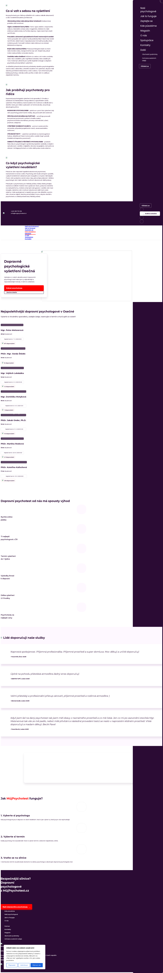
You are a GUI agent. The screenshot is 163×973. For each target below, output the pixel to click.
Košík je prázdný (151, 213)
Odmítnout (24, 965)
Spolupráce (146, 40)
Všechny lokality (11, 292)
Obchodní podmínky (150, 54)
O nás (143, 35)
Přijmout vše (37, 965)
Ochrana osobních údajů (149, 59)
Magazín (145, 30)
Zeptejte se (146, 21)
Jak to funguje (148, 16)
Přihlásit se (145, 66)
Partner (7, 926)
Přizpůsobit (11, 965)
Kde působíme (148, 25)
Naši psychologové (148, 10)
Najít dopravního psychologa (15, 907)
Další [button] (143, 50)
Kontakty (145, 45)
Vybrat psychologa (14, 288)
